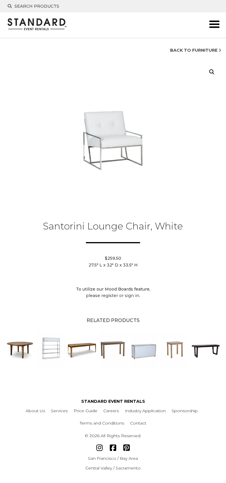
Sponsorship (185, 410)
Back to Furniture (194, 50)
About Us (35, 410)
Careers (111, 410)
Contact (138, 423)
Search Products (36, 6)
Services (59, 410)
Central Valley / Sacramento (113, 468)
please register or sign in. (113, 295)
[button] (212, 72)
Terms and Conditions (102, 423)
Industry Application (145, 410)
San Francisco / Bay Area (113, 458)
